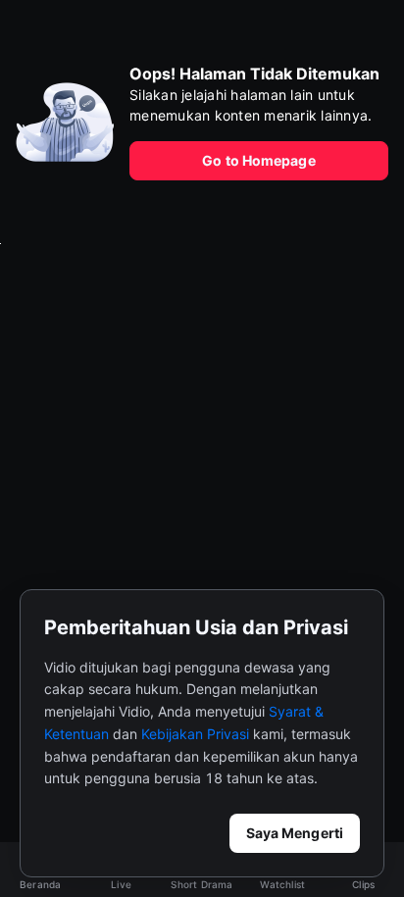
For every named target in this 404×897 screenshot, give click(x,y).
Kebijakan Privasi (195, 733)
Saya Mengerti (294, 832)
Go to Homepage (258, 160)
